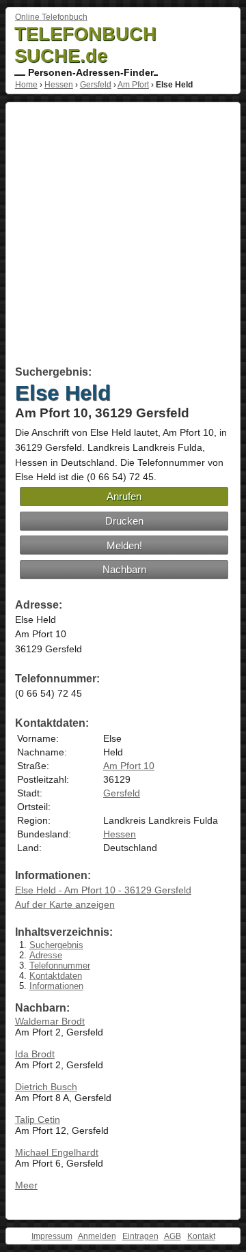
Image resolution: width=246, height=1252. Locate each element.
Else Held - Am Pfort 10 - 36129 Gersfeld (103, 890)
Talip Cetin (37, 1119)
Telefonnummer (59, 965)
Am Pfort (133, 84)
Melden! (124, 545)
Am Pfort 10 (128, 765)
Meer (26, 1185)
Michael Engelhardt (56, 1152)
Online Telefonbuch (51, 17)
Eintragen (140, 1236)
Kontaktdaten (55, 976)
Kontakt (201, 1236)
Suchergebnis (56, 945)
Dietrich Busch (46, 1086)
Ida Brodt (35, 1053)
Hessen (58, 84)
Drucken (124, 521)
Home (26, 84)
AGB (172, 1236)
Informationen (56, 986)
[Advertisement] (123, 236)
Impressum (51, 1236)
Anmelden (97, 1236)
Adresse (45, 955)
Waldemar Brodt (50, 1021)
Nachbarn (124, 569)
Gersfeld (95, 84)
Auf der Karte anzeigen (65, 904)
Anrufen (124, 496)
